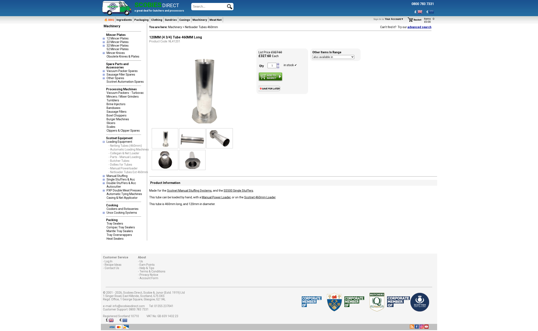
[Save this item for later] (270, 90)
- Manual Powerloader (123, 168)
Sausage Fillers (117, 111)
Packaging (141, 19)
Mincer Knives (116, 53)
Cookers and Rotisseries (122, 209)
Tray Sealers (115, 223)
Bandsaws (113, 108)
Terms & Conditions (152, 271)
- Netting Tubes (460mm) (125, 145)
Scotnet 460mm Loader (260, 197)
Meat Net (216, 19)
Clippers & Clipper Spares (123, 130)
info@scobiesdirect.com (129, 306)
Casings (184, 19)
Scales (111, 126)
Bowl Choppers (117, 115)
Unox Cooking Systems (122, 212)
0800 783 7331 (139, 309)
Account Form (149, 278)
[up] (278, 64)
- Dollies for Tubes (120, 164)
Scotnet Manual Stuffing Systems (189, 190)
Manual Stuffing (117, 176)
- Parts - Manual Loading (124, 157)
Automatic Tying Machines (124, 194)
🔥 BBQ (109, 19)
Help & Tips (147, 268)
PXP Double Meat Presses (124, 190)
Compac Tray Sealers (121, 227)
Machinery (200, 19)
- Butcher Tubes (118, 160)
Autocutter (114, 186)
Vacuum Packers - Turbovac (125, 92)
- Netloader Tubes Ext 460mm (128, 172)
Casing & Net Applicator (122, 197)
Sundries (171, 19)
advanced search (419, 27)
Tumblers (113, 100)
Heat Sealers (115, 238)
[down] (278, 67)
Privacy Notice (149, 274)
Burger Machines (118, 119)
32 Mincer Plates (118, 45)
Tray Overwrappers (119, 235)
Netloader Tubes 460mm (201, 27)
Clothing (156, 19)
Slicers (111, 123)
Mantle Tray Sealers (120, 231)
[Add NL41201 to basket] (270, 76)
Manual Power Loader (216, 197)
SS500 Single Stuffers (238, 190)
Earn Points (147, 264)
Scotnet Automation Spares (125, 81)
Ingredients (124, 19)
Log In (108, 261)
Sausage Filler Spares (121, 74)
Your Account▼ (389, 19)
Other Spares (115, 78)
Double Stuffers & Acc (121, 183)
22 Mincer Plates (118, 42)
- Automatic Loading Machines (128, 149)
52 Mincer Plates (118, 49)
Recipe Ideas (113, 264)
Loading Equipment (119, 141)
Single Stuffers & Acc (121, 179)
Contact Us (112, 268)
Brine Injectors (116, 104)
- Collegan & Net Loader (123, 153)
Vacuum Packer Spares (122, 71)
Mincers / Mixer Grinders (123, 96)
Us (141, 261)
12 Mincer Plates (118, 38)
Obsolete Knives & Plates (123, 56)
